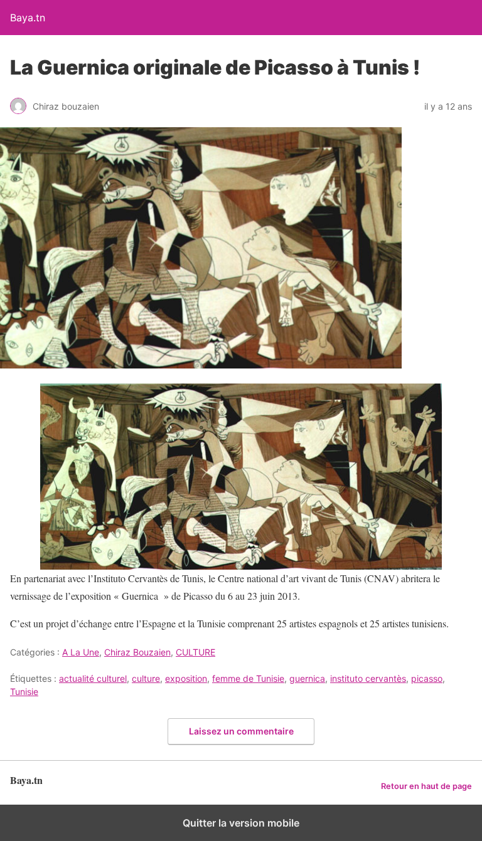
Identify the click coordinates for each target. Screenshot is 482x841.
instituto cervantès (368, 678)
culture (146, 678)
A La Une (80, 652)
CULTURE (195, 652)
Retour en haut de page (426, 786)
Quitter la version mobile (241, 823)
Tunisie (24, 691)
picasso (426, 678)
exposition (186, 678)
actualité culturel (93, 678)
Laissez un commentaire (241, 731)
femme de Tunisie (248, 678)
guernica (307, 678)
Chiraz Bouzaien (137, 652)
